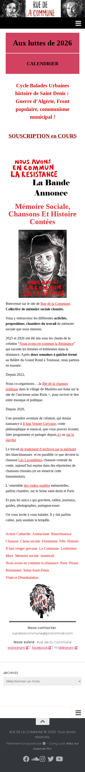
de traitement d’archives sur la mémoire (47, 449)
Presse (73, 563)
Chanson (12, 541)
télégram (66, 647)
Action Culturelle (18, 534)
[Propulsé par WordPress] (44, 743)
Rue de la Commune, (56, 304)
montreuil (47, 556)
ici (58, 434)
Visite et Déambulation (22, 577)
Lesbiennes (69, 548)
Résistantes (14, 570)
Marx (9, 556)
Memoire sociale (27, 556)
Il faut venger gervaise (21, 548)
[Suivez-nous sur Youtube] (59, 759)
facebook (40, 647)
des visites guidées (37, 485)
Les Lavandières (30, 460)
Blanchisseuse (61, 534)
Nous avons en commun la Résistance (46, 344)
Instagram (16, 647)
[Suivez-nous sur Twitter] (51, 759)
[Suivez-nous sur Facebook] (26, 759)
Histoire (73, 541)
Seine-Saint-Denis (36, 570)
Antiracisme (40, 534)
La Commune (49, 548)
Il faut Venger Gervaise (39, 424)
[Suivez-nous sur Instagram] (42, 759)
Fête (62, 541)
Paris (63, 563)
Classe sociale (30, 541)
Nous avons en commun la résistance (32, 563)
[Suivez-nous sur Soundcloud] (34, 759)
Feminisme (50, 541)
